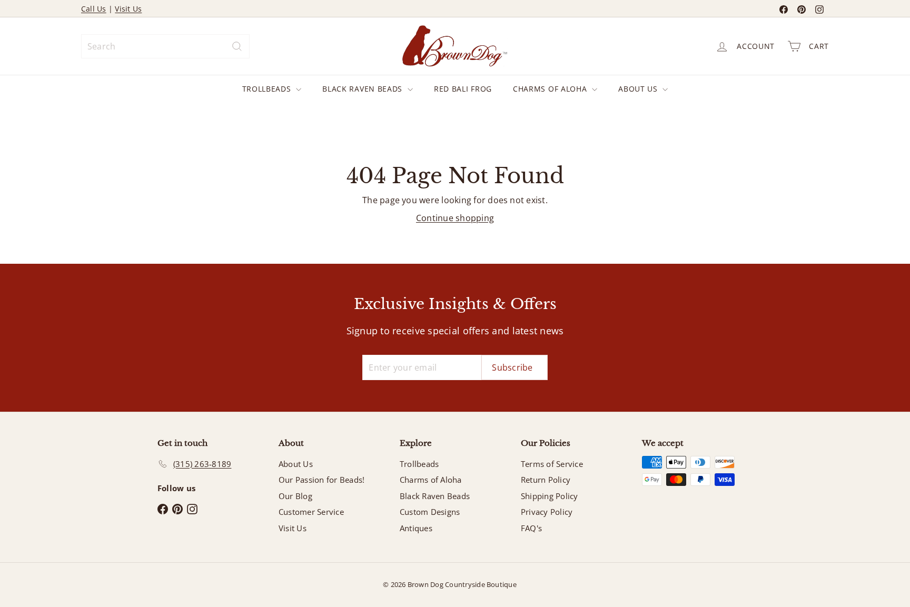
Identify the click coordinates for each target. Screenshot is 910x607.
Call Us (93, 9)
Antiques (416, 528)
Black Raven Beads (363, 89)
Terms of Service (552, 464)
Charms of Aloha (551, 89)
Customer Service (311, 511)
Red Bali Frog (463, 89)
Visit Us (128, 9)
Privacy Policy (546, 511)
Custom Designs (430, 511)
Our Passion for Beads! (321, 479)
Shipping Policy (549, 496)
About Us (639, 89)
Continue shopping (455, 218)
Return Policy (545, 479)
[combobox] (165, 46)
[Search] (237, 46)
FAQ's (531, 528)
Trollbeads (268, 89)
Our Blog (295, 496)
